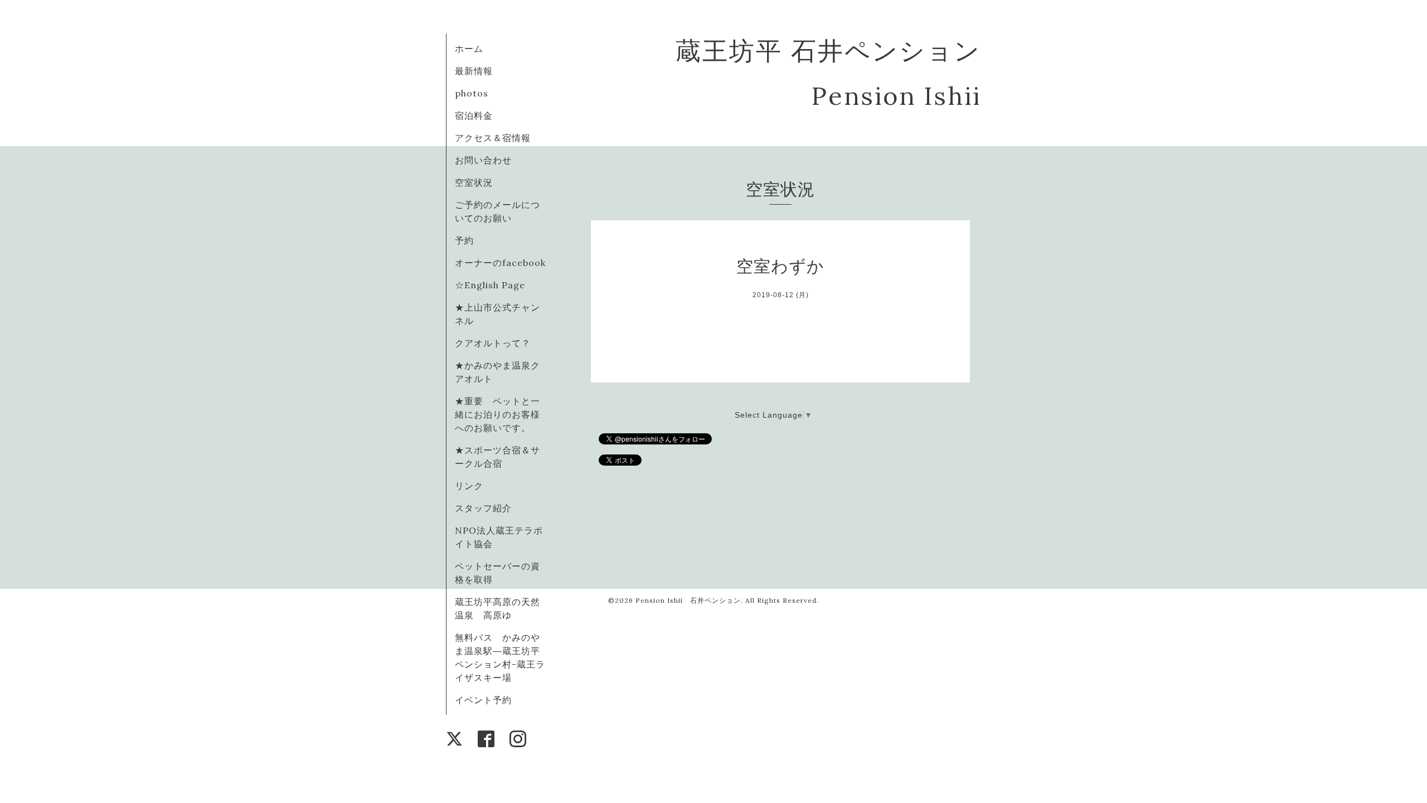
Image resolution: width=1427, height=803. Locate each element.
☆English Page (490, 285)
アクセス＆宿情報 (493, 137)
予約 (464, 240)
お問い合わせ (483, 160)
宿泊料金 (474, 115)
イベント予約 (483, 699)
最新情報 (474, 70)
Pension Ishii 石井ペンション (688, 600)
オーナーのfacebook (500, 262)
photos (471, 93)
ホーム (469, 48)
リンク (469, 485)
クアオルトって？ (497, 343)
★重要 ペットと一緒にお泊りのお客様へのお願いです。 (497, 414)
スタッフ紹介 (483, 508)
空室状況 (474, 182)
